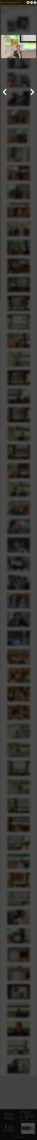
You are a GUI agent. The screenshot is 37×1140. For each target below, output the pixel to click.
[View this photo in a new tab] (31, 2)
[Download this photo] (28, 2)
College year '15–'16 (12, 2)
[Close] (35, 2)
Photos (2, 2)
